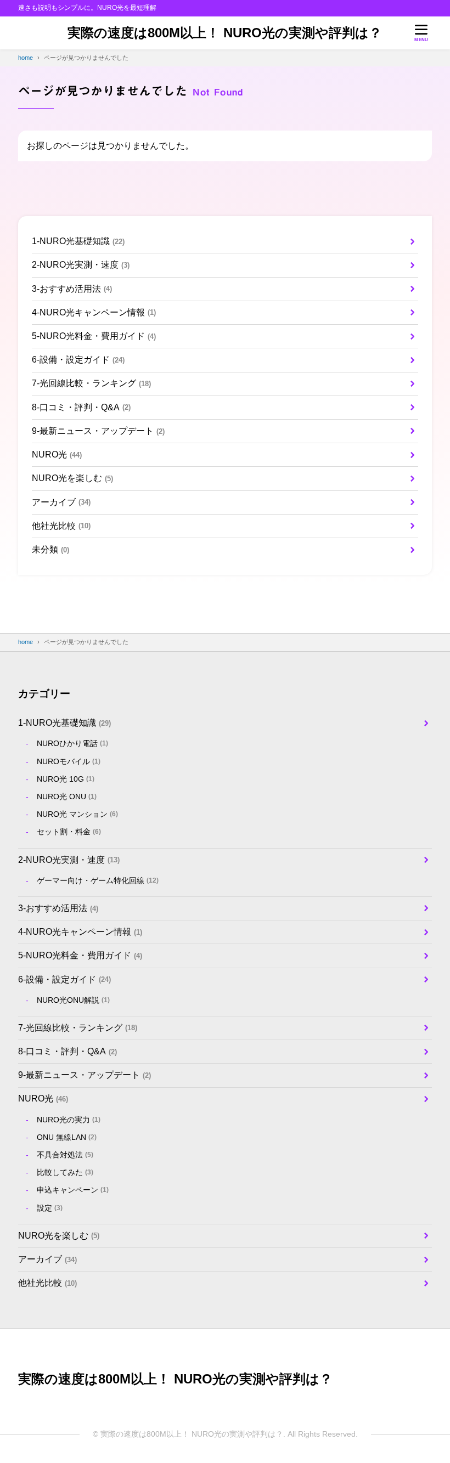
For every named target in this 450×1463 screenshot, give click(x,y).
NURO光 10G (65, 779)
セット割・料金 (69, 831)
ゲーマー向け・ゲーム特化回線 (98, 880)
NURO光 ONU (67, 796)
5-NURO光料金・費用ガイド (94, 336)
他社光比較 (61, 525)
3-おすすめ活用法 (72, 288)
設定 (50, 1208)
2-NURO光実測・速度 (81, 264)
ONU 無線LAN (67, 1137)
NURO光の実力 (68, 1119)
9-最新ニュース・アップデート (98, 431)
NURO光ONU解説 (73, 1000)
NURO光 (57, 454)
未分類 (50, 549)
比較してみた (65, 1172)
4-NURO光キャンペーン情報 (94, 312)
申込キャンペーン (73, 1189)
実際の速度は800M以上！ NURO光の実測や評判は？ (225, 32)
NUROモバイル (68, 761)
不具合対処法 (65, 1154)
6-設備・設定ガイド (78, 359)
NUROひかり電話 (72, 743)
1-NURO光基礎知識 (78, 241)
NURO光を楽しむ (72, 478)
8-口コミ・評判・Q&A (81, 407)
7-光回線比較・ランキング (91, 383)
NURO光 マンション (77, 814)
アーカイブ (61, 502)
